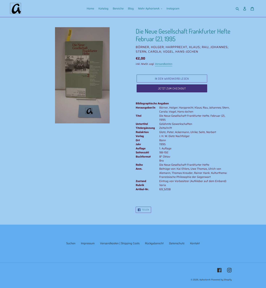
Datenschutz (177, 243)
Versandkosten (163, 64)
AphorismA (204, 279)
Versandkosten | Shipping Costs (120, 243)
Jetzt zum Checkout (172, 88)
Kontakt (195, 243)
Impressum (88, 243)
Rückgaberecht (154, 243)
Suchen (70, 243)
